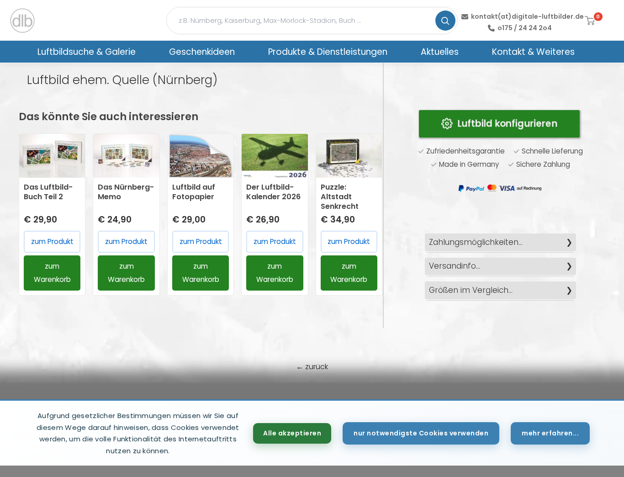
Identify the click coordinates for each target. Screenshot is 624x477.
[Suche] (445, 21)
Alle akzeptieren (292, 433)
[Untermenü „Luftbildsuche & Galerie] (147, 52)
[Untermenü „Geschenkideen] (246, 52)
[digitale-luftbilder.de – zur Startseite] (22, 20)
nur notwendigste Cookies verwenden (421, 433)
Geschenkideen (202, 52)
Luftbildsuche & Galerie (86, 52)
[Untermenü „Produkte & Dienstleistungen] (399, 52)
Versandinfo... (454, 265)
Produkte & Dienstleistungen (327, 52)
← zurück (312, 366)
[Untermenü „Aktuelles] (470, 52)
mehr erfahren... (550, 433)
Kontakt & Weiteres (533, 52)
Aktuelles (440, 52)
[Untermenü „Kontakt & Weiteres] (586, 52)
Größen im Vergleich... (471, 290)
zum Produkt (52, 241)
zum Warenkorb (52, 272)
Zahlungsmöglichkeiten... (476, 242)
